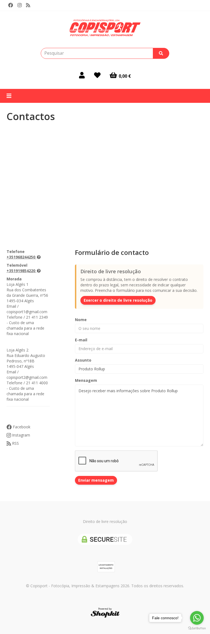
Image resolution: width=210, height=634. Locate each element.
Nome (81, 319)
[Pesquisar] (161, 53)
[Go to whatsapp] (197, 618)
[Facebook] (11, 5)
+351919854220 (21, 270)
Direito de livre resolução (105, 521)
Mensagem (86, 380)
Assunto (83, 360)
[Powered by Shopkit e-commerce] (105, 614)
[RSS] (28, 5)
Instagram (20, 435)
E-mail (81, 339)
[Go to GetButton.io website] (197, 628)
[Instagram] (19, 5)
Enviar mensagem (96, 480)
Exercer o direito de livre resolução (118, 300)
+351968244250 (21, 257)
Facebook (21, 426)
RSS (15, 443)
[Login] (82, 75)
